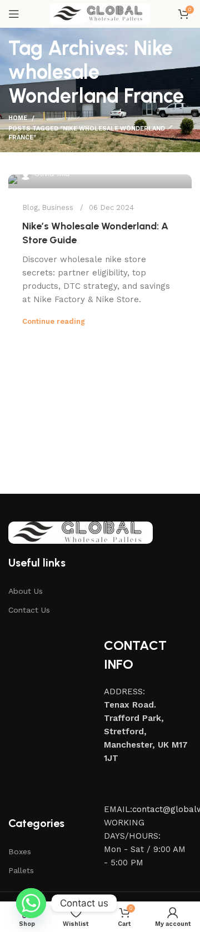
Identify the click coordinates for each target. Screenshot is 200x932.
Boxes (19, 851)
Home (17, 118)
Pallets (21, 870)
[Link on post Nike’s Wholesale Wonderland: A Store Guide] (100, 181)
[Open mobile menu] (14, 14)
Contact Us (29, 609)
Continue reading (53, 321)
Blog (30, 207)
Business (57, 207)
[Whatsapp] (31, 903)
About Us (25, 591)
